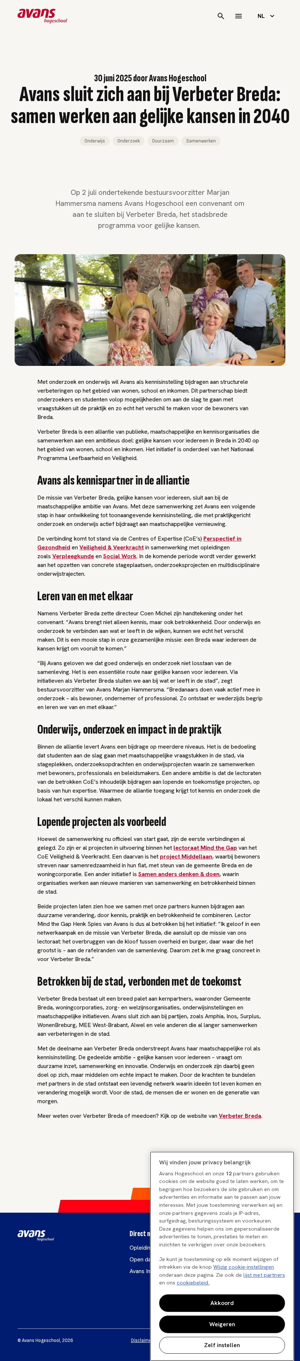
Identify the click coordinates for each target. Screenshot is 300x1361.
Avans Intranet (147, 1271)
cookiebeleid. (193, 1282)
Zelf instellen (222, 1345)
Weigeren (222, 1324)
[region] (222, 1256)
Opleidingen (145, 1247)
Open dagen (145, 1259)
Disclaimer (142, 1340)
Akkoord (222, 1303)
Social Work (119, 556)
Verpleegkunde (73, 556)
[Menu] (238, 16)
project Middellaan (186, 856)
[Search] (221, 16)
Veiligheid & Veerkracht (111, 547)
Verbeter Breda (240, 1116)
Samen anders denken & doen (179, 874)
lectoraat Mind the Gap (205, 848)
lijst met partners (264, 1275)
